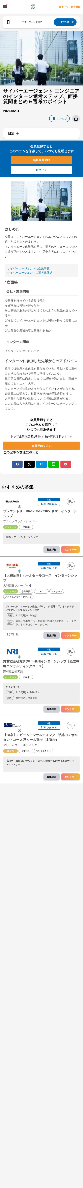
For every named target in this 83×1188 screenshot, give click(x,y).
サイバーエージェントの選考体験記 (29, 272)
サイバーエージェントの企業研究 (28, 268)
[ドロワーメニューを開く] (4, 6)
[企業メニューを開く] (12, 502)
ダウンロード (67, 21)
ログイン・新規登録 (70, 7)
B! (41, 464)
